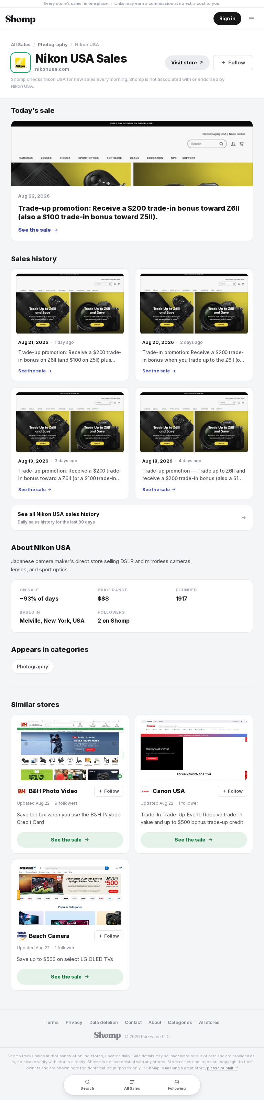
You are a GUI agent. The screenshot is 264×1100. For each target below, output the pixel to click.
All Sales (21, 44)
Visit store (184, 62)
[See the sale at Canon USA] (194, 784)
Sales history (34, 259)
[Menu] (251, 18)
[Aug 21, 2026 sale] (70, 324)
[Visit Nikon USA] (20, 62)
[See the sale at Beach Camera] (70, 924)
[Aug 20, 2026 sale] (194, 324)
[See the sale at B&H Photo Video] (70, 784)
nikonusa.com (52, 69)
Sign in (227, 18)
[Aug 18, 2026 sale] (194, 443)
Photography (53, 44)
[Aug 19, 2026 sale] (70, 443)
